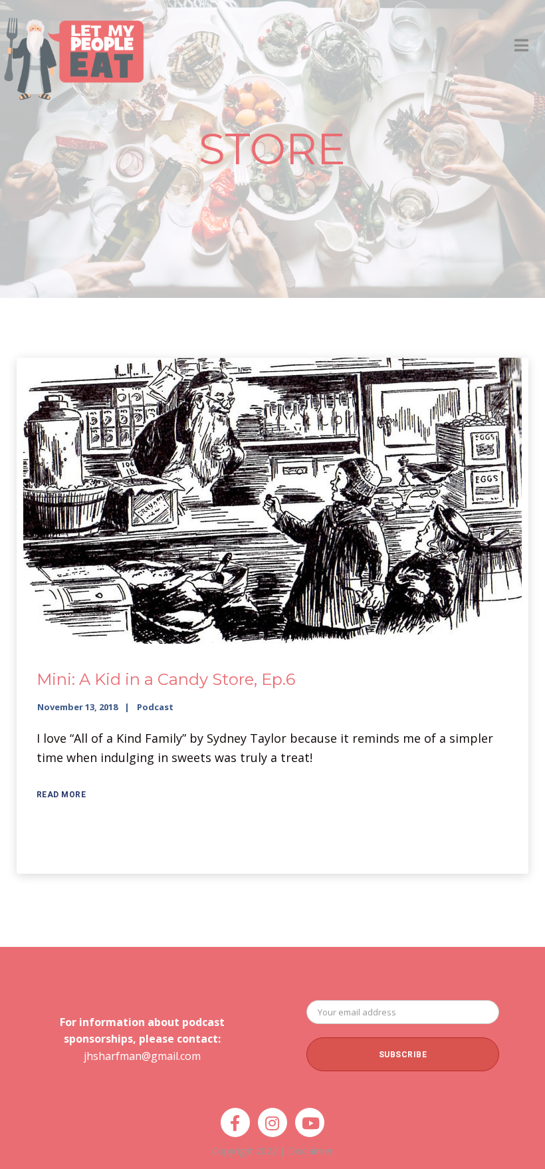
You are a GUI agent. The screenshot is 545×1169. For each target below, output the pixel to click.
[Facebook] (235, 1122)
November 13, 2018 (77, 707)
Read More (61, 794)
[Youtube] (309, 1122)
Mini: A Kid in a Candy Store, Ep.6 (166, 679)
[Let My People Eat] (73, 51)
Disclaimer (310, 1150)
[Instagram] (272, 1122)
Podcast (155, 707)
